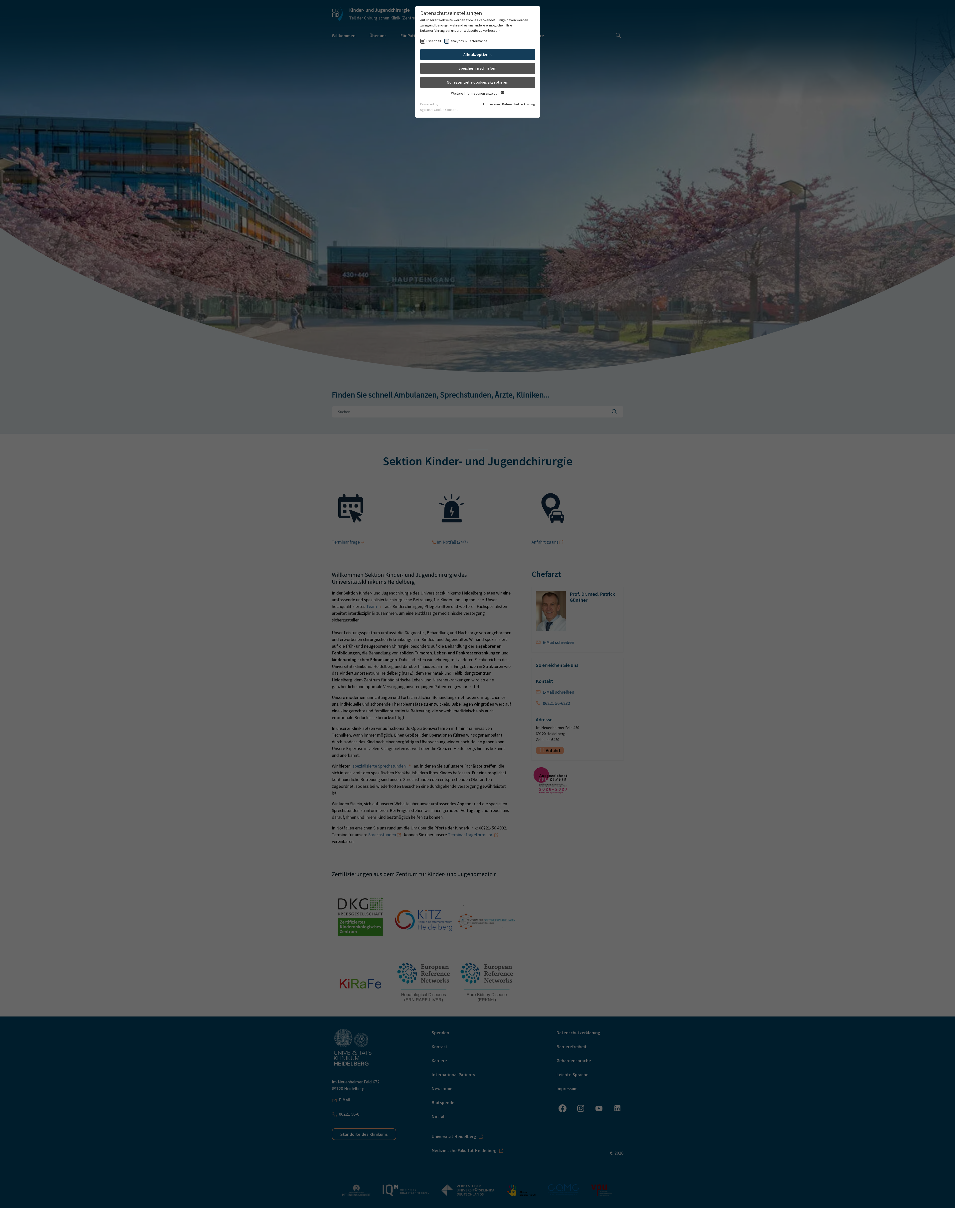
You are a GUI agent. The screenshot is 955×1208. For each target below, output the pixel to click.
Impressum (491, 104)
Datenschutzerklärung (518, 104)
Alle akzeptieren (477, 54)
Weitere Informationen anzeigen (475, 93)
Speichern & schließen (477, 68)
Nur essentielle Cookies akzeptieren (477, 82)
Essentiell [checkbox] (433, 41)
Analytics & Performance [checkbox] (468, 41)
